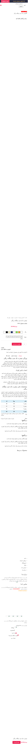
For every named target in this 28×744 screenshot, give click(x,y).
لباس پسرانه (21, 317)
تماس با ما (23, 567)
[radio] (22, 332)
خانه (26, 317)
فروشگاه (24, 563)
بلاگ (25, 565)
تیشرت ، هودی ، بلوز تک (12, 317)
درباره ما (24, 570)
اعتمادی (17, 625)
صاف (21, 338)
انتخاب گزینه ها (16, 742)
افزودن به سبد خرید (16, 344)
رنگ (25, 332)
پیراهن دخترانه (23, 560)
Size (25, 337)
